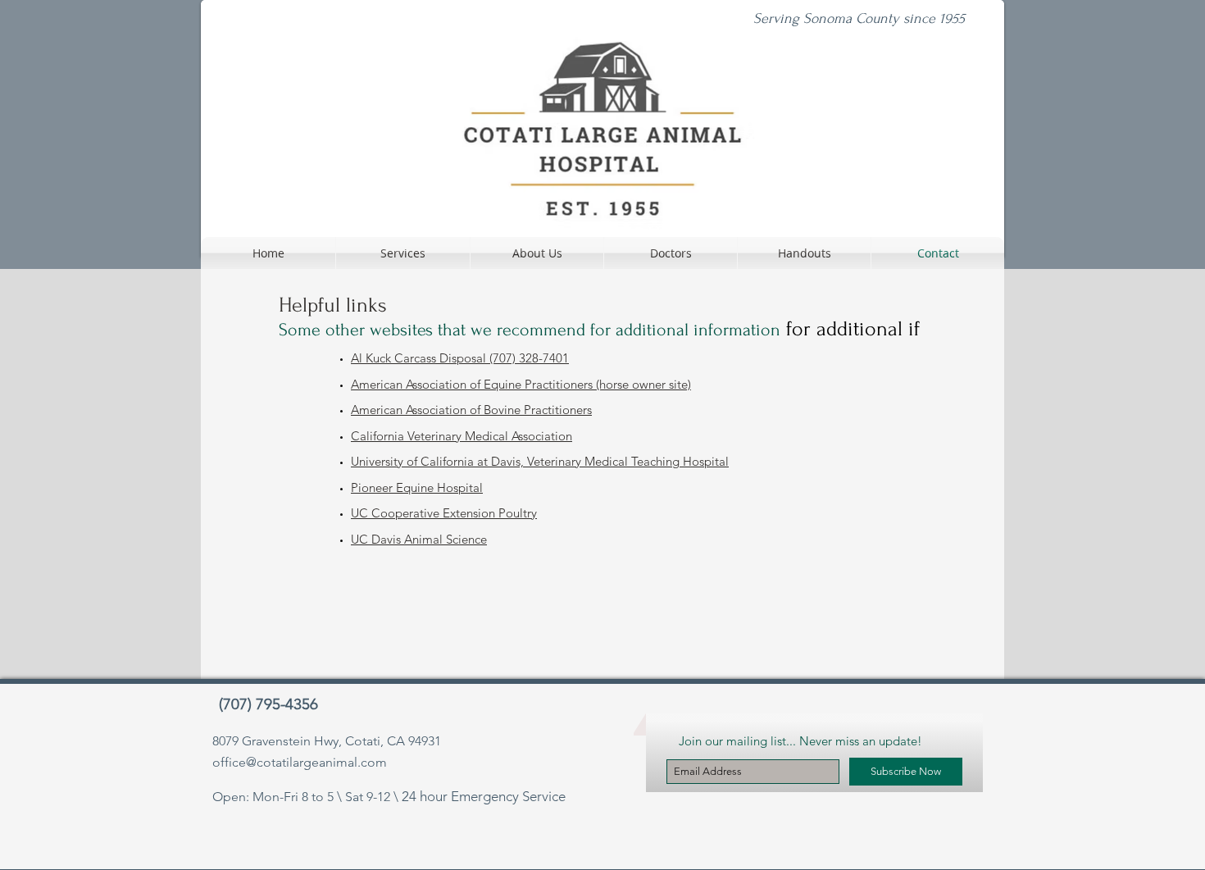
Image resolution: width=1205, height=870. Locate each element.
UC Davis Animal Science (419, 539)
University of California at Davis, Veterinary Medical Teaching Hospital (540, 461)
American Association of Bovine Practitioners (471, 409)
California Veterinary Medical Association (461, 436)
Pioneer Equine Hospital (417, 487)
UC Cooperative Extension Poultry (444, 513)
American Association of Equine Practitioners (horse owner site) (521, 384)
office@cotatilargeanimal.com (299, 762)
